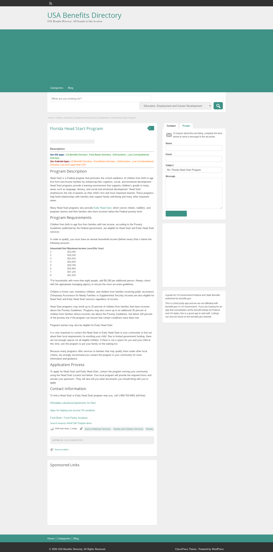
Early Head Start (102, 207)
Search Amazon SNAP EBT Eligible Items (71, 423)
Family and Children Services (128, 429)
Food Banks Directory (100, 154)
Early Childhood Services (98, 429)
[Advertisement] (136, 55)
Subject (170, 165)
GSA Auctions (119, 154)
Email (169, 154)
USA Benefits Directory (84, 15)
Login (221, 3)
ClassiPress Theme (185, 549)
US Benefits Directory (76, 154)
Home (51, 118)
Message (170, 176)
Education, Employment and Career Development (86, 118)
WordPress (218, 549)
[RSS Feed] (50, 2)
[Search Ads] (218, 105)
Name (169, 143)
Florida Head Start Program (76, 128)
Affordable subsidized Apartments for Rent (73, 403)
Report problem (62, 449)
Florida (59, 118)
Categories (56, 87)
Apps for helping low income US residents (72, 410)
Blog (70, 87)
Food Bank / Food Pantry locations (69, 417)
